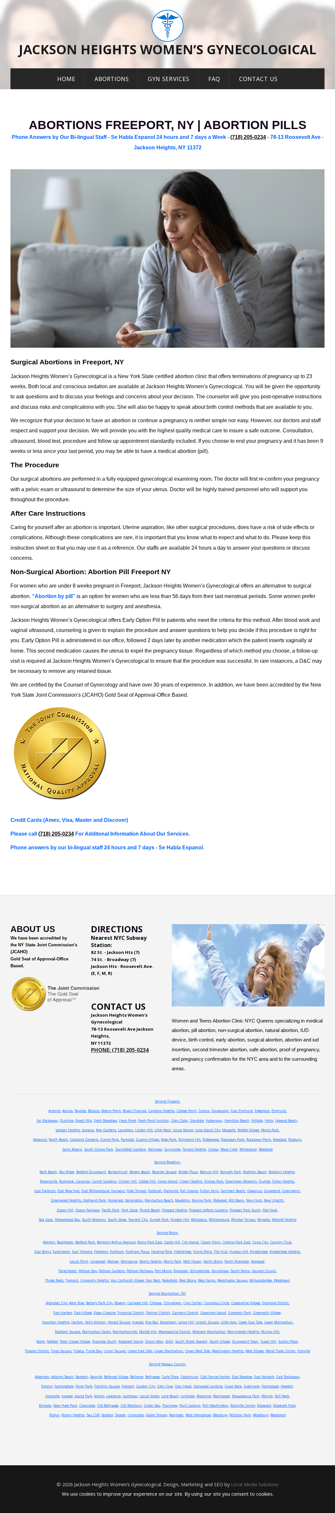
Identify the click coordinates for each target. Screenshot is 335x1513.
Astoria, (68, 1110)
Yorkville (303, 1351)
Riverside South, (104, 1341)
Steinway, (155, 1149)
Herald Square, (119, 1322)
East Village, (83, 1312)
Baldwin (82, 1376)
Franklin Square (107, 1386)
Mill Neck (282, 1396)
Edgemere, (263, 1110)
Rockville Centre (242, 1405)
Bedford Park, (85, 1242)
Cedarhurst (189, 1376)
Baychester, (65, 1242)
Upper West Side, (198, 1351)
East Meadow (242, 1376)
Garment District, (185, 1312)
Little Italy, (229, 1322)
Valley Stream (156, 1415)
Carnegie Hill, (138, 1303)
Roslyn (54, 1415)
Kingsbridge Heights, (285, 1251)
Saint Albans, (72, 1149)
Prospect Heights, (175, 1210)
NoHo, (41, 1341)
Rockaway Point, (259, 1139)
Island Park (83, 1396)
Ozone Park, (110, 1139)
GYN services (168, 79)
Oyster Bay (152, 1405)
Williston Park (240, 1415)
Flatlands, (171, 1191)
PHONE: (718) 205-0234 (120, 1050)
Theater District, (37, 1351)
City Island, (191, 1242)
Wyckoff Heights (284, 1219)
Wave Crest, (229, 1149)
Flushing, (67, 1120)
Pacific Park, (111, 1210)
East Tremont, (82, 1251)
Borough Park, (231, 1172)
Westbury (220, 1415)
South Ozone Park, (99, 1149)
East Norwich (264, 1376)
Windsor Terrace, (243, 1219)
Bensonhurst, (118, 1172)
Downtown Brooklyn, (241, 1181)
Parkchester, (68, 1271)
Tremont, (72, 1280)
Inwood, (138, 1322)
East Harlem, (63, 1312)
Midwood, (220, 1200)
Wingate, (264, 1219)
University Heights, (95, 1280)
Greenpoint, (291, 1191)
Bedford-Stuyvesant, (91, 1172)
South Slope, (117, 1219)
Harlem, (77, 1322)
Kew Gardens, (106, 1130)
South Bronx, (240, 1271)
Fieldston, (101, 1251)
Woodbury (260, 1415)
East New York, (69, 1191)
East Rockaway (287, 1376)
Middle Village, (249, 1130)
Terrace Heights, (195, 1149)
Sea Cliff (92, 1415)
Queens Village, (148, 1139)
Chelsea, (156, 1303)
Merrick (267, 1396)
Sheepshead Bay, (68, 1219)
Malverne (204, 1396)
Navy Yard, (254, 1200)
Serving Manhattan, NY (167, 1293)
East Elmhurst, (242, 1110)
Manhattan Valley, (97, 1331)
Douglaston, (220, 1110)
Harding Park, (162, 1251)
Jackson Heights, (68, 1130)
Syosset (120, 1415)
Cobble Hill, (147, 1181)
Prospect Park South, (246, 1210)
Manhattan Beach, (159, 1200)
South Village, (220, 1341)
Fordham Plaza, (138, 1251)
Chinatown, (173, 1303)
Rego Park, (169, 1139)
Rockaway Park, (233, 1139)
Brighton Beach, (255, 1172)
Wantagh (176, 1415)
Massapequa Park (245, 1396)
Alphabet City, (57, 1303)
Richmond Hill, (190, 1139)
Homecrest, (116, 1200)
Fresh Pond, (128, 1120)
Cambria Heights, (161, 1110)
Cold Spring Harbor (215, 1376)
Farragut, (118, 1191)
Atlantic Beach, (63, 1376)
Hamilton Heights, (56, 1322)
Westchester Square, (232, 1280)
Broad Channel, (135, 1110)
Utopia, (214, 1149)
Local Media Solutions (254, 1484)
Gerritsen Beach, (233, 1191)
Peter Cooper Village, (75, 1341)
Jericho (99, 1396)
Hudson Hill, (239, 1251)
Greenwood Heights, (67, 1200)
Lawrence (113, 1396)
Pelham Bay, (88, 1271)
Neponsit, (40, 1139)
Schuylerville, (200, 1271)
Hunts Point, (203, 1251)
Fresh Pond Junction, (154, 1120)
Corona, (204, 1110)
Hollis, (269, 1120)
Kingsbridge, (259, 1251)
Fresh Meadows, (106, 1120)
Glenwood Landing (207, 1386)
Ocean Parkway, (88, 1210)
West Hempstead (198, 1415)
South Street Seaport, (191, 1341)
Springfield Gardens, (131, 1149)
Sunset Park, (159, 1219)
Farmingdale (64, 1386)
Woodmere (278, 1415)
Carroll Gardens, (104, 1181)
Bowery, (120, 1303)
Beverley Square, (165, 1172)
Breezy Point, (111, 1110)
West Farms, (207, 1280)
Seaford (107, 1415)
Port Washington (215, 1405)
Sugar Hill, (268, 1341)
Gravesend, (272, 1191)
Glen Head (183, 1386)
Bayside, (81, 1110)
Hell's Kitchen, (96, 1322)
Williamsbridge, (261, 1280)
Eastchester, (62, 1251)
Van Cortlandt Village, (128, 1280)
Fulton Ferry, (210, 1191)
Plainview (169, 1405)
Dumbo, (265, 1181)
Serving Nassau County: (167, 1364)
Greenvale (251, 1386)
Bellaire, (94, 1110)
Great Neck (233, 1386)
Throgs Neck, (54, 1280)
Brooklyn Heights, (282, 1172)
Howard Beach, (286, 1120)
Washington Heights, (228, 1351)
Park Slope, (130, 1210)
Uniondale (136, 1415)
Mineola (45, 1405)
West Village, (255, 1351)
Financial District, (131, 1312)
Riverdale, (181, 1271)
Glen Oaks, (180, 1120)
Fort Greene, (189, 1191)
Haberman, (214, 1120)
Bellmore (136, 1376)
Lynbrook (188, 1396)
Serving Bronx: (167, 1232)
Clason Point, (211, 1242)
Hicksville (52, 1396)
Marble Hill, (148, 1331)
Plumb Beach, (150, 1210)
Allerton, (49, 1242)
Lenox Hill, (186, 1322)
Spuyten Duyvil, (264, 1271)
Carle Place (170, 1376)
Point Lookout (190, 1405)
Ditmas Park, (214, 1181)
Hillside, (257, 1120)
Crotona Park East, (236, 1242)
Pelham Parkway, (140, 1271)
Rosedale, (280, 1139)
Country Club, (281, 1242)
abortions (112, 79)
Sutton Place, (288, 1341)
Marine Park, (202, 1200)
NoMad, (53, 1341)
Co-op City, (260, 1242)
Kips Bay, (152, 1322)
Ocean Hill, (65, 1210)
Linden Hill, (144, 1130)
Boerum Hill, (209, 1172)
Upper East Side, (140, 1351)
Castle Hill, (172, 1242)
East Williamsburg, (96, 1191)
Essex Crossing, (105, 1312)
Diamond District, (276, 1303)
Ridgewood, (211, 1139)
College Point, (186, 1110)
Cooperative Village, (246, 1303)
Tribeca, (79, 1351)
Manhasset (221, 1396)
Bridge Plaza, (189, 1172)
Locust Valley (149, 1396)
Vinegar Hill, (180, 1219)
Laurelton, (126, 1130)
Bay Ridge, (67, 1172)
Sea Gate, (46, 1219)
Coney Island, (167, 1181)
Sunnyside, (173, 1149)
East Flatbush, (45, 1191)
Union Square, (115, 1351)
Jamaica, (88, 1130)
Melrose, (113, 1261)
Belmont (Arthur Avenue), (116, 1242)
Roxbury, (295, 1139)
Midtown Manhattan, (209, 1331)
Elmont (46, 1386)
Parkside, (128, 1139)
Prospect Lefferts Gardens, (209, 1210)
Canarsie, (83, 1181)
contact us (258, 79)
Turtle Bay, (94, 1351)
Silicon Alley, (154, 1341)
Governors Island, (213, 1312)
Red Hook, (270, 1210)
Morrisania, (129, 1261)
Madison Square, (68, 1331)
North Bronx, (213, 1261)
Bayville (96, 1376)
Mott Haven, (193, 1261)
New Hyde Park (65, 1405)
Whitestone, (248, 1149)
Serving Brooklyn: (167, 1162)
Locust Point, (79, 1261)
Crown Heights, (191, 1181)
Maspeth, (229, 1130)
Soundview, (220, 1271)
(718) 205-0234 (248, 137)
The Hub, (221, 1251)
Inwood (67, 1396)
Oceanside (87, 1405)
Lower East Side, (250, 1322)
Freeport (128, 1386)
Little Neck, (163, 1130)
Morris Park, (270, 1130)
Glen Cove (165, 1386)
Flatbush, (155, 1191)
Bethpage (152, 1376)
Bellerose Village (116, 1376)
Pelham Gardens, (112, 1271)
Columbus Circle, (217, 1303)
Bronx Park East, (150, 1242)
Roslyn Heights (73, 1415)
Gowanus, (255, 1191)
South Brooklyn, (94, 1219)
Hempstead (270, 1386)
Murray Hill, (270, 1331)
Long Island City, (208, 1130)
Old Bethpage (107, 1405)
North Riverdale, (237, 1261)
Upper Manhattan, (169, 1351)
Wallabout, (199, 1219)
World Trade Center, (281, 1351)
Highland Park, (95, 1200)
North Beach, (59, 1139)
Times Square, (61, 1351)
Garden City (145, 1386)
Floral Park (84, 1386)
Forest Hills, (84, 1120)
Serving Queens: (167, 1101)
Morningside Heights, (243, 1331)
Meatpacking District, (174, 1331)
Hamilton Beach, (237, 1120)
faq (214, 79)
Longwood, (98, 1261)
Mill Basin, (237, 1200)
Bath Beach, (49, 1172)
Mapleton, (183, 1200)
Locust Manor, (183, 1130)
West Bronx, (188, 1280)
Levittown (130, 1396)
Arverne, (54, 1110)
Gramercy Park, (240, 1312)
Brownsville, (49, 1181)
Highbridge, (183, 1251)
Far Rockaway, (48, 1120)
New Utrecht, (274, 1200)
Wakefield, (170, 1280)
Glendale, (197, 1120)
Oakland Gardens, (84, 1139)
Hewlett (287, 1386)
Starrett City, (138, 1219)
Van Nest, (153, 1280)
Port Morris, (163, 1271)
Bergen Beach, (140, 1172)
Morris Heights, (151, 1261)
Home (66, 79)
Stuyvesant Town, (245, 1341)
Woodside (266, 1149)
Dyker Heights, (283, 1181)
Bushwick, (67, 1181)
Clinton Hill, (127, 1181)
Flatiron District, (158, 1312)
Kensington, (134, 1200)
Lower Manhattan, (278, 1322)
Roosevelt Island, (131, 1341)
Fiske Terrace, (137, 1191)
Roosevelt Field (284, 1405)
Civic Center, (193, 1303)
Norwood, (258, 1261)
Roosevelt (264, 1405)
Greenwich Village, (267, 1312)
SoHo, (169, 1341)
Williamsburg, (219, 1219)
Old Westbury (131, 1405)
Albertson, (42, 1376)
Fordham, (117, 1251)
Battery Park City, (100, 1303)
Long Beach (170, 1396)
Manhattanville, (125, 1331)
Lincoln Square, (208, 1322)
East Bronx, (43, 1251)
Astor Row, (77, 1303)
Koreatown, (168, 1322)
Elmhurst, (279, 1110)
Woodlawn (282, 1280)
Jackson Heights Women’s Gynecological (167, 48)
